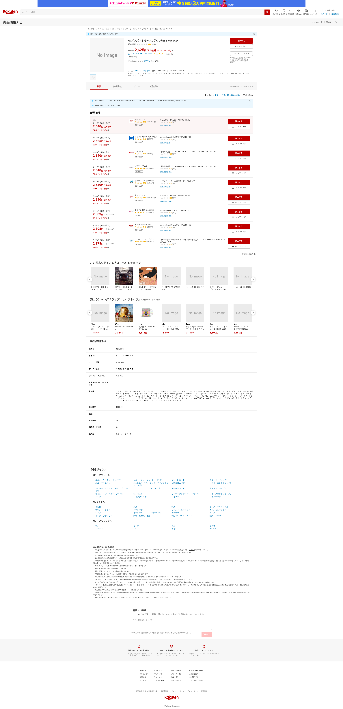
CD (113, 29)
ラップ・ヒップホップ (131, 29)
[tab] (99, 86)
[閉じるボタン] (254, 34)
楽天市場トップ (93, 29)
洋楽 (118, 29)
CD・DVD (105, 29)
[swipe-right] (253, 279)
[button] (284, 12)
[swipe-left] (90, 279)
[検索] (267, 12)
